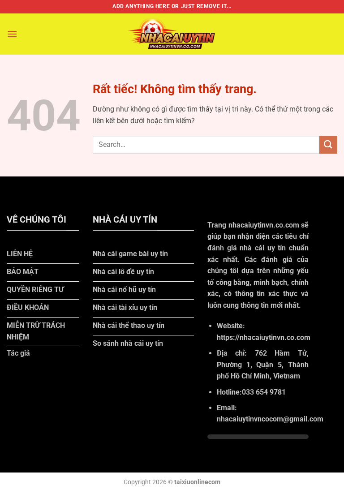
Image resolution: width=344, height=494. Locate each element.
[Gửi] (328, 144)
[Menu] (12, 34)
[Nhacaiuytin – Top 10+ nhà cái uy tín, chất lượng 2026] (172, 34)
